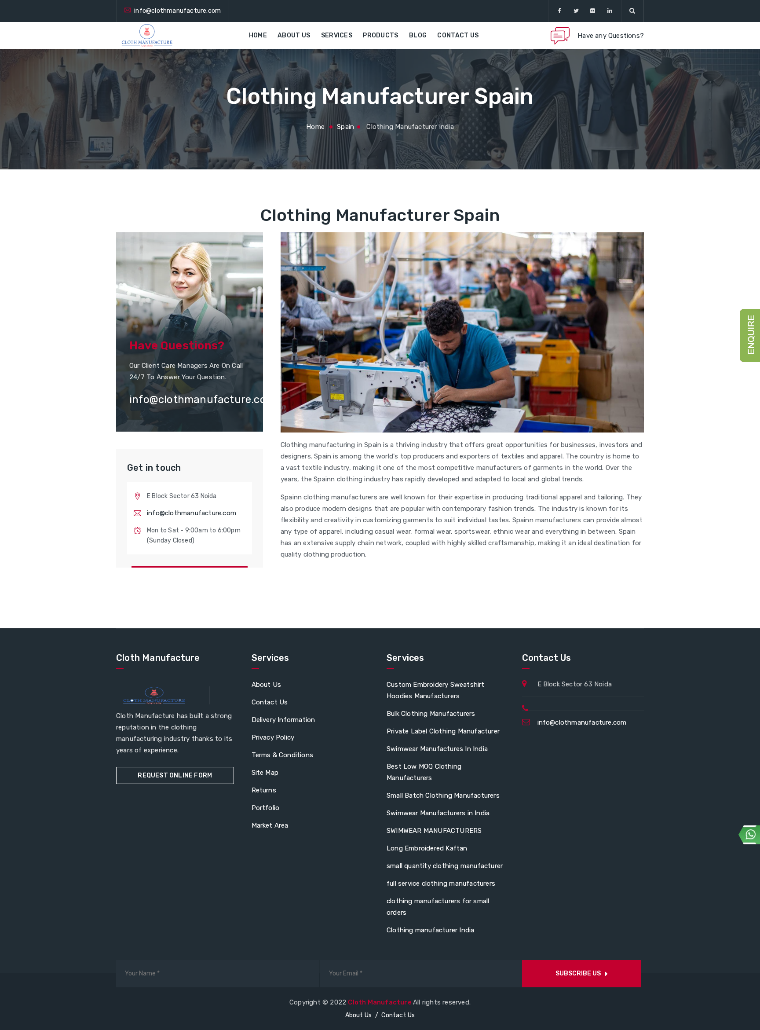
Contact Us (458, 35)
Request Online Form (175, 775)
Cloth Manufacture (380, 1002)
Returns (264, 790)
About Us (294, 35)
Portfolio (266, 808)
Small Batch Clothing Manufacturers (443, 795)
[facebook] (559, 11)
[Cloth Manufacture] (146, 35)
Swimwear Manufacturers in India (438, 813)
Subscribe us (578, 973)
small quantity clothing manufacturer (445, 866)
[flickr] (593, 11)
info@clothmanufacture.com (177, 11)
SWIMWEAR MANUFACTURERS (434, 831)
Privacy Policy (273, 737)
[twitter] (576, 11)
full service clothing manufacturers (441, 883)
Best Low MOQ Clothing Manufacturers (424, 772)
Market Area (270, 825)
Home (258, 35)
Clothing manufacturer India (430, 930)
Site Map (265, 773)
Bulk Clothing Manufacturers (431, 714)
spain (345, 127)
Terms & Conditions (283, 755)
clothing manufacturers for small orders (438, 906)
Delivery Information (283, 720)
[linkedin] (610, 11)
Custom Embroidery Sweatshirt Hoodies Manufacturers (436, 690)
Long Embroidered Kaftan (427, 848)
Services (336, 35)
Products (380, 35)
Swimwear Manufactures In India (437, 749)
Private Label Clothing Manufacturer (443, 731)
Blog (418, 35)
